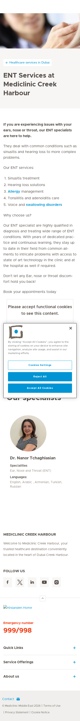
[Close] (71, 328)
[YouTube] (44, 582)
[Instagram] (56, 582)
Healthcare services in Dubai (29, 62)
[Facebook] (7, 582)
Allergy (14, 191)
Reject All (40, 376)
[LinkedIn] (32, 582)
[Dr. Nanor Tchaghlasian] (40, 433)
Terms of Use (51, 705)
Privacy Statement (16, 712)
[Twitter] (20, 582)
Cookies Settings (40, 365)
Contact (8, 699)
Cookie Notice (40, 712)
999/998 (17, 630)
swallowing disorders (44, 205)
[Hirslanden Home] (40, 609)
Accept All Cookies (40, 388)
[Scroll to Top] (42, 598)
